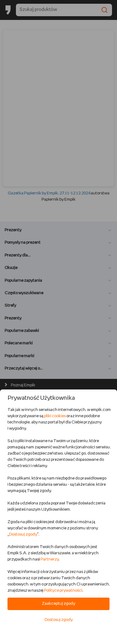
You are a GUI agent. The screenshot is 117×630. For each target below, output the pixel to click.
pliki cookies (55, 416)
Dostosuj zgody (23, 534)
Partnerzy (50, 559)
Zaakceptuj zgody (58, 604)
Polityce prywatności (63, 591)
